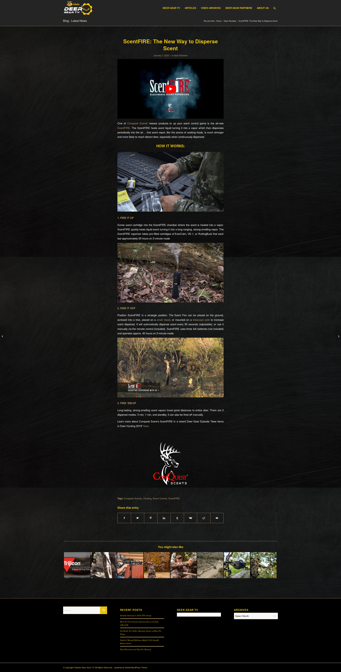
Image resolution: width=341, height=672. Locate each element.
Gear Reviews (181, 55)
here (145, 426)
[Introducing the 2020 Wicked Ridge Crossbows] (3, 336)
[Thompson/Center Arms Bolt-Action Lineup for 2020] (338, 336)
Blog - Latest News (75, 21)
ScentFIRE (123, 128)
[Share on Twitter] (137, 518)
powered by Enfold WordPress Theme (130, 667)
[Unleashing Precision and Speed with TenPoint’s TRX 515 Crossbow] (130, 565)
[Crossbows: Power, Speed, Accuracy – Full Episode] (104, 565)
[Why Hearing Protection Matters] (183, 565)
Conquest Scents (137, 123)
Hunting (147, 498)
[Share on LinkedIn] (164, 518)
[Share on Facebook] (124, 518)
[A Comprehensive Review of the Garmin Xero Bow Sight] (237, 565)
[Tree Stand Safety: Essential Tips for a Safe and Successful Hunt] (263, 565)
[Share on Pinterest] (150, 518)
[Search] (274, 8)
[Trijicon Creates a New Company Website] (77, 565)
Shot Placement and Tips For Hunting (135, 649)
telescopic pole (201, 320)
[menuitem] (171, 8)
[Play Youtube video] (170, 89)
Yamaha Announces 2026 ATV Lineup (135, 615)
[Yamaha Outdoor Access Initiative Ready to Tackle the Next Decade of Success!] (210, 565)
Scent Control (160, 498)
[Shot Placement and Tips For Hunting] (157, 565)
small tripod (163, 320)
